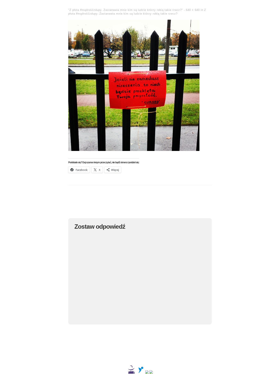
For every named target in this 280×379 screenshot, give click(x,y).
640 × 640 (193, 9)
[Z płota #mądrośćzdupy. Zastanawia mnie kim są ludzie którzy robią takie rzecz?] (133, 149)
